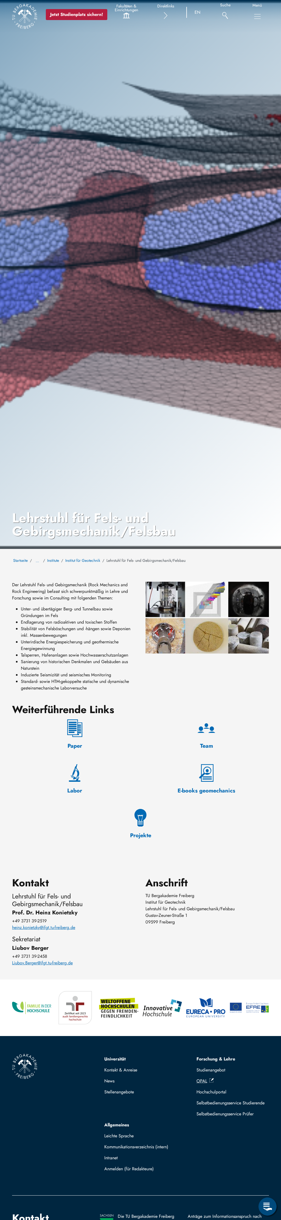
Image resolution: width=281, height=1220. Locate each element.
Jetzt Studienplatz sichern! (76, 14)
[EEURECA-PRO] (206, 1008)
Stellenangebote (119, 1092)
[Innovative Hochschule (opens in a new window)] (162, 1008)
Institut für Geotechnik (82, 560)
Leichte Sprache (119, 1136)
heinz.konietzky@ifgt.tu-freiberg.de (43, 927)
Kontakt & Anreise (120, 1070)
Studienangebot (210, 1070)
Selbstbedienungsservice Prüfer (225, 1114)
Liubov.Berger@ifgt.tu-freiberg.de (42, 963)
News (109, 1081)
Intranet (111, 1158)
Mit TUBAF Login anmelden (133, 1170)
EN (197, 12)
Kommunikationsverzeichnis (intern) (136, 1147)
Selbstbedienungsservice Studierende (230, 1103)
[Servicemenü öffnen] (267, 1206)
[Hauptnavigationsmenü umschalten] (257, 16)
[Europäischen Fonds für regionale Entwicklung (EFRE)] (249, 1008)
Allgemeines (116, 1125)
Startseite (20, 560)
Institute (53, 560)
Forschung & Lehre (215, 1059)
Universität (115, 1059)
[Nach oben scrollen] (267, 1184)
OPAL (201, 1081)
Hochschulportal (211, 1092)
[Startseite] (24, 16)
